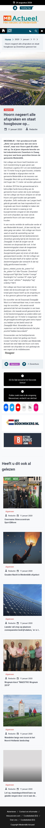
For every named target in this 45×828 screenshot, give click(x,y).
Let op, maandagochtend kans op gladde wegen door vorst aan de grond (20, 796)
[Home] (3, 30)
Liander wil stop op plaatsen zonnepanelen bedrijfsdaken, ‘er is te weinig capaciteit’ (22, 630)
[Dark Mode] (30, 31)
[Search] (36, 31)
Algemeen (8, 110)
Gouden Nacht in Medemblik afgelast (21, 575)
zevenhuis (34, 364)
